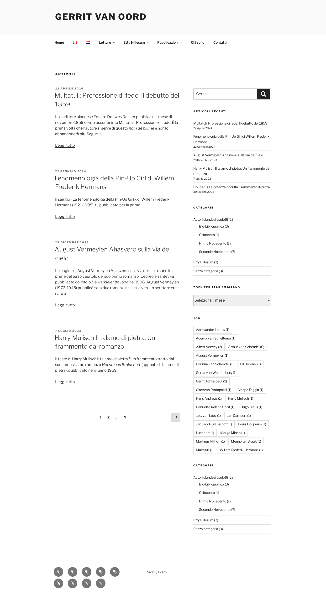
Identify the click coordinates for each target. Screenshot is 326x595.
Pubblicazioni (168, 42)
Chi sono (197, 42)
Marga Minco (232, 433)
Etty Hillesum (134, 42)
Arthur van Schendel (246, 347)
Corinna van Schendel (215, 364)
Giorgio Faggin (250, 390)
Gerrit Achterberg (211, 381)
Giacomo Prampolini (213, 390)
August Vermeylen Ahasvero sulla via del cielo (228, 155)
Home (59, 42)
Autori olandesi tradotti (210, 219)
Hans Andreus (209, 398)
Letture (105, 42)
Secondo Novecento (215, 252)
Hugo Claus (251, 407)
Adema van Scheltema (215, 338)
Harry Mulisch (240, 398)
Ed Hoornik (250, 364)
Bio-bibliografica (211, 226)
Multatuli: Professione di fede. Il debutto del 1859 (230, 123)
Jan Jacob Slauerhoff (214, 424)
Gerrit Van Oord (101, 16)
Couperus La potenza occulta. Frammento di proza (231, 187)
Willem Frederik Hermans (241, 450)
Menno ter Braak (246, 441)
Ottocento (207, 235)
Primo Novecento (212, 243)
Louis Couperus (252, 424)
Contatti (220, 42)
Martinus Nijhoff (210, 441)
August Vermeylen (212, 355)
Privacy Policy (156, 572)
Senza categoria (205, 271)
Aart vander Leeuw (212, 330)
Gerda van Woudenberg (216, 373)
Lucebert (205, 433)
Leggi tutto (65, 145)
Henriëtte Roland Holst (215, 407)
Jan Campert (239, 415)
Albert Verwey (209, 347)
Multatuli (205, 450)
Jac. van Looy (208, 415)
